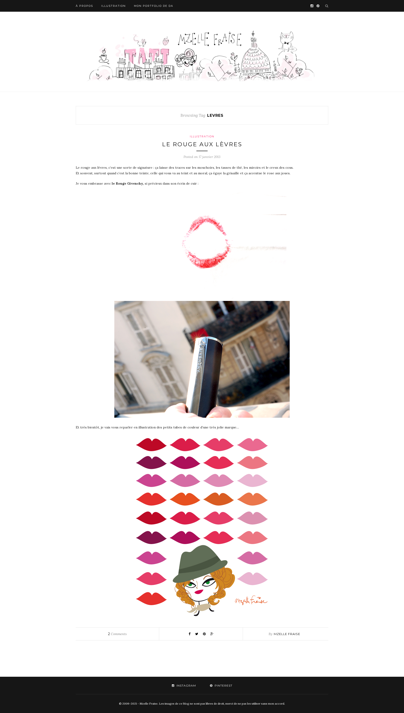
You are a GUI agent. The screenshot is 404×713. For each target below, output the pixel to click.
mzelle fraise (287, 634)
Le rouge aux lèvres (202, 144)
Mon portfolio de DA (153, 5)
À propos (84, 5)
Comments (117, 634)
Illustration (113, 5)
